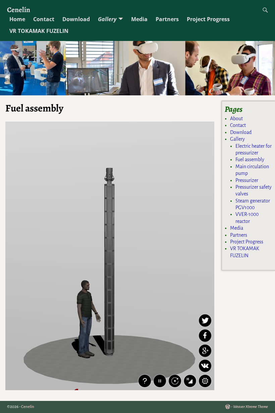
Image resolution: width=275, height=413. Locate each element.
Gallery (107, 19)
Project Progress (208, 19)
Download (76, 19)
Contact (43, 19)
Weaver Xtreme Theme (250, 407)
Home (17, 19)
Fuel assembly (249, 159)
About (236, 118)
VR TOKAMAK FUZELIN (38, 31)
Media (139, 19)
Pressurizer (246, 180)
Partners (167, 19)
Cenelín (18, 9)
